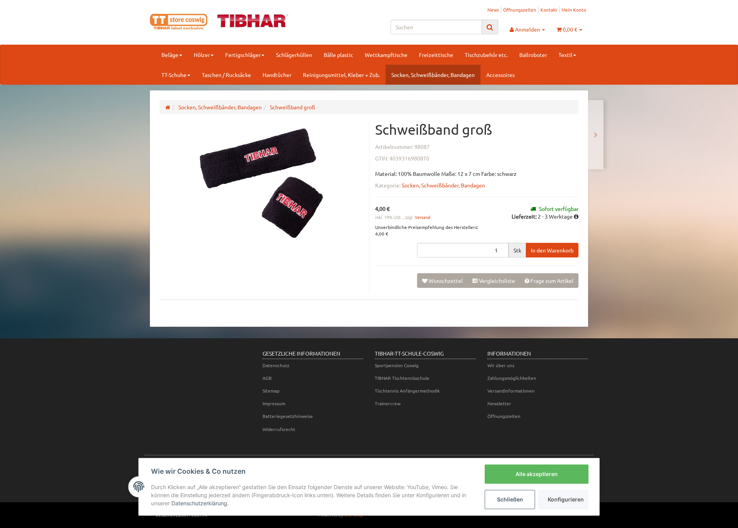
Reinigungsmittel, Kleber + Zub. (341, 74)
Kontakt (548, 10)
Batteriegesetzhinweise (288, 416)
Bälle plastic (338, 54)
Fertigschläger (243, 54)
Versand (422, 217)
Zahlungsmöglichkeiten (511, 378)
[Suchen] (490, 27)
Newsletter (499, 403)
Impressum (274, 403)
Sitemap (271, 391)
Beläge (169, 54)
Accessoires (500, 74)
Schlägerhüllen (294, 54)
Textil (565, 54)
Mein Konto (574, 10)
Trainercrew (388, 403)
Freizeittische (436, 54)
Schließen (510, 499)
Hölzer (202, 54)
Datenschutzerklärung (199, 503)
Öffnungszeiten (519, 10)
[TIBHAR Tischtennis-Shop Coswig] (219, 22)
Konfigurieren (566, 499)
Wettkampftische (386, 54)
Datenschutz (276, 365)
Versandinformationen (511, 391)
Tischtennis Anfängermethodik (407, 391)
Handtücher (277, 74)
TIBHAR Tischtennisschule (402, 378)
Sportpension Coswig (397, 365)
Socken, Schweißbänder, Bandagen (433, 74)
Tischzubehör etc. (486, 54)
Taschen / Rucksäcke (226, 74)
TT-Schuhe (173, 74)
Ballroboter (533, 54)
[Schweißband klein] (595, 134)
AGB (267, 378)
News (493, 10)
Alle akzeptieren (536, 474)
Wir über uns (500, 365)
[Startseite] (167, 107)
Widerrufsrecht (279, 429)
